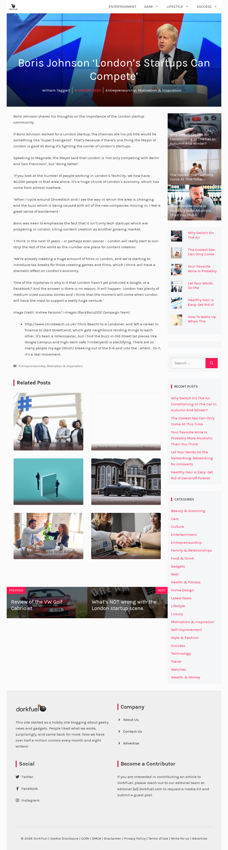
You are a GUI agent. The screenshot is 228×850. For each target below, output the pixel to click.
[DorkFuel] (13, 6)
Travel (176, 661)
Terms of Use (158, 838)
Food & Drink (182, 558)
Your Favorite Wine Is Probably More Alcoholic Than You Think (202, 273)
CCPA (85, 838)
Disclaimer (112, 838)
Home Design (182, 590)
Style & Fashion (185, 637)
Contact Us (132, 731)
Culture (177, 526)
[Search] (211, 363)
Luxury (177, 614)
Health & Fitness (186, 582)
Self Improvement (186, 629)
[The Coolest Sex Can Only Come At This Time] (194, 181)
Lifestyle (175, 6)
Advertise (131, 743)
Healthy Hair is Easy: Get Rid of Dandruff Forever (202, 304)
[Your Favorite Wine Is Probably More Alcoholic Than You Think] (194, 217)
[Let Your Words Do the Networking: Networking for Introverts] (48, 447)
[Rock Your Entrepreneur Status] (126, 428)
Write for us (180, 838)
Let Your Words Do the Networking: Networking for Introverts (192, 458)
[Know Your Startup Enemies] (48, 501)
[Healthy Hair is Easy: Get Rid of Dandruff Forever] (176, 305)
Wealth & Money (185, 677)
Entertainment (122, 6)
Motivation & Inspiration (65, 366)
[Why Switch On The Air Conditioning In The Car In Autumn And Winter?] (194, 146)
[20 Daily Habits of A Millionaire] (126, 501)
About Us (131, 719)
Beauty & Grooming (188, 510)
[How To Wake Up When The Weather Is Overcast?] (176, 322)
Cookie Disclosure (64, 838)
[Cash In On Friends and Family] (126, 556)
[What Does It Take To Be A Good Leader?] (48, 556)
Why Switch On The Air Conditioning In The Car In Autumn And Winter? (194, 404)
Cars (175, 518)
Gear (148, 6)
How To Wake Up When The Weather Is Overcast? (202, 323)
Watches (178, 669)
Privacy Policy (135, 838)
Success (204, 6)
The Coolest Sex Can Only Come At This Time (201, 254)
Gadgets (178, 566)
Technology (181, 653)
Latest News (181, 598)
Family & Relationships (191, 550)
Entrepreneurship (31, 366)
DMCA (96, 838)
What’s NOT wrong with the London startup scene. (124, 605)
